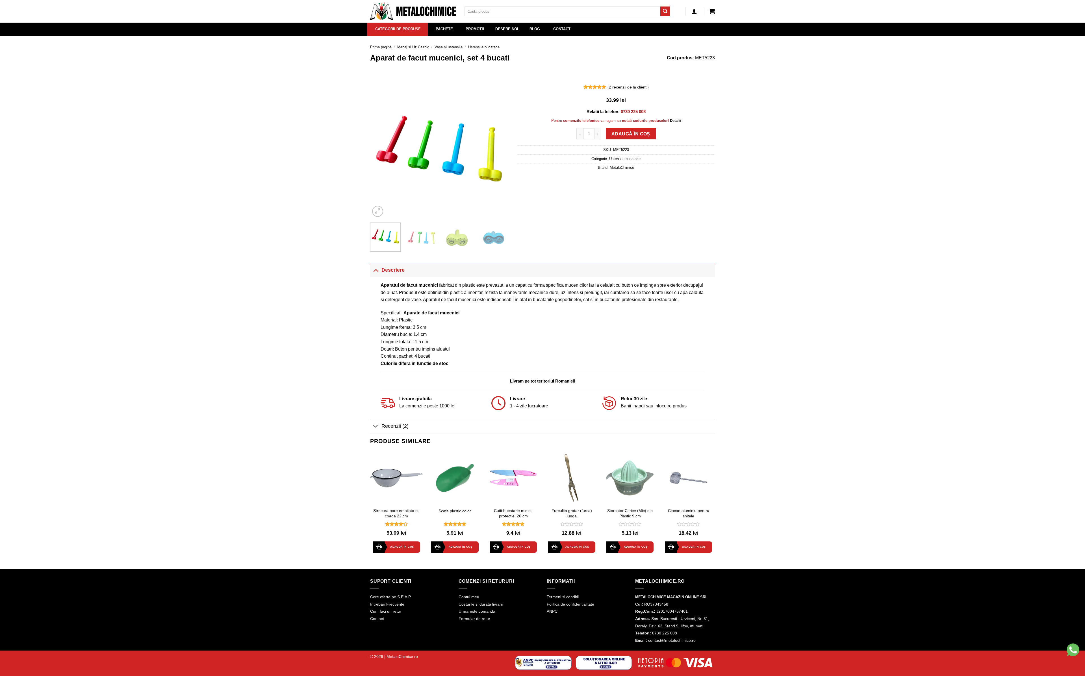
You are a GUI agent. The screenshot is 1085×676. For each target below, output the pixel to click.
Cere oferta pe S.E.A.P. (390, 597)
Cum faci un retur (385, 611)
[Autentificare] (694, 11)
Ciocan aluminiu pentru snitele (688, 513)
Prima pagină (381, 47)
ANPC (552, 611)
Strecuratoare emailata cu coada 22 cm (396, 513)
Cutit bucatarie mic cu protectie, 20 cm (513, 513)
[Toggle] (375, 270)
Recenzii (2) (395, 426)
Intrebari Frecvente (387, 604)
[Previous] (380, 149)
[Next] (499, 149)
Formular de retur (474, 618)
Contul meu (469, 597)
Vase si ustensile (449, 47)
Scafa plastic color (455, 511)
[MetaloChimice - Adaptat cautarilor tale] (413, 11)
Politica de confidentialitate (570, 604)
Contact (377, 618)
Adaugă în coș (630, 133)
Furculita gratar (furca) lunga (572, 513)
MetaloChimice (622, 167)
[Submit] (665, 11)
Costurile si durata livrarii (481, 604)
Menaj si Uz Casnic (413, 47)
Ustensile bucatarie (484, 47)
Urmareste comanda (477, 611)
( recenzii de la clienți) (628, 87)
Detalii (675, 120)
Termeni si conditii (563, 597)
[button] (712, 11)
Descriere (393, 270)
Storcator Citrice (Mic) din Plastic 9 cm (630, 513)
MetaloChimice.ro (402, 656)
